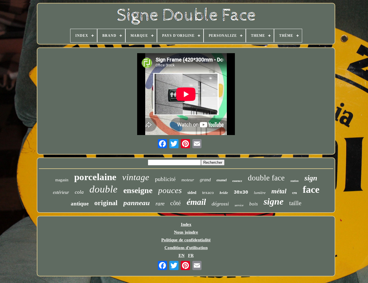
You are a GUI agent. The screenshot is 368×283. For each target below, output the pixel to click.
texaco (208, 192)
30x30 (241, 192)
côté (175, 203)
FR (191, 255)
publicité (165, 179)
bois (253, 204)
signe (273, 201)
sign (310, 178)
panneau (136, 203)
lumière (260, 192)
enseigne (137, 190)
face (311, 189)
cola (79, 192)
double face (266, 178)
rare (160, 204)
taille (295, 203)
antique (80, 204)
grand (205, 179)
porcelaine (95, 177)
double (103, 189)
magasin (61, 180)
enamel (221, 180)
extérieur (61, 192)
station (294, 180)
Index (186, 224)
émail (196, 202)
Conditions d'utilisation (186, 247)
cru (294, 193)
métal (278, 191)
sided (191, 192)
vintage (135, 177)
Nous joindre (186, 232)
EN (182, 255)
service (239, 205)
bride (224, 192)
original (106, 203)
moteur (187, 180)
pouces (170, 190)
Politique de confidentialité (186, 240)
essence (237, 180)
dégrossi (220, 204)
